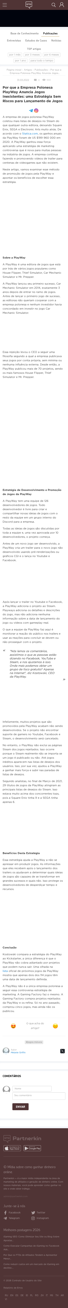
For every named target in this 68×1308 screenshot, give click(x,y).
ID (27, 1295)
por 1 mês (15, 55)
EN (11, 1295)
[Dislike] (55, 1026)
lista (5, 971)
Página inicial (14, 70)
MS (51, 1295)
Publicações (50, 33)
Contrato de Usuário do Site (26, 1281)
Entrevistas (14, 40)
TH (56, 1295)
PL (31, 1295)
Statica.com (30, 134)
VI (6, 1299)
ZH (42, 1295)
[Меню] (5, 5)
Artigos (28, 70)
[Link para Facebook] (5, 1213)
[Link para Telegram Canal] (6, 1219)
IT (47, 1295)
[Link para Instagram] (33, 1219)
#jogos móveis (34, 1042)
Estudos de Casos (36, 40)
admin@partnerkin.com (15, 1196)
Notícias (56, 40)
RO (36, 1295)
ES (17, 1295)
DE (22, 1295)
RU (6, 1295)
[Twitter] (62, 1051)
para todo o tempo (42, 61)
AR (62, 1295)
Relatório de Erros (13, 1288)
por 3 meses (32, 55)
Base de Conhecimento (24, 33)
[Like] (13, 1026)
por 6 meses (51, 55)
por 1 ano (20, 61)
